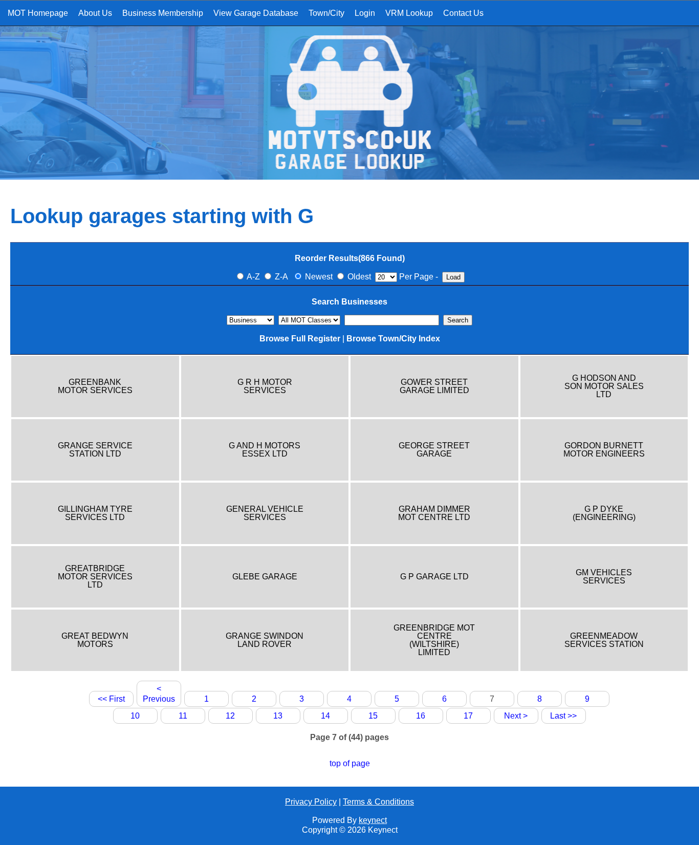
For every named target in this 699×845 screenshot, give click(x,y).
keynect (373, 820)
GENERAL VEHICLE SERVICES (264, 513)
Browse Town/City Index (393, 338)
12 (230, 715)
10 (135, 715)
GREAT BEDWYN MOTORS (94, 640)
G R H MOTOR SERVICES (264, 386)
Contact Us (463, 13)
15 (373, 715)
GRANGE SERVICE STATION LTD (95, 450)
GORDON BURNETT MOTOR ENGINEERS (604, 450)
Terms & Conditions (378, 801)
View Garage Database (255, 13)
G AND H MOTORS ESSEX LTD (264, 450)
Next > (516, 715)
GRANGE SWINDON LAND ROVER (264, 640)
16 (420, 715)
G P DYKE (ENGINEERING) (604, 513)
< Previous (159, 693)
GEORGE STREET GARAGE (434, 450)
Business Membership (162, 13)
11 (183, 715)
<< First (111, 699)
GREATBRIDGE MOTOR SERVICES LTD (95, 577)
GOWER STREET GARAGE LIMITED (434, 386)
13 (277, 715)
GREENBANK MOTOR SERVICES (95, 386)
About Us (95, 13)
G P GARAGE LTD (434, 577)
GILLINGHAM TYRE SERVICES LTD (95, 513)
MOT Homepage (38, 13)
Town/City (326, 13)
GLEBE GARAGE (264, 577)
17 (468, 715)
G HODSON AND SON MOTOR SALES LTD (604, 386)
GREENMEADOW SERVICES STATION (604, 640)
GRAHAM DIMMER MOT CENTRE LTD (434, 513)
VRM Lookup (409, 13)
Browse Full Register (299, 338)
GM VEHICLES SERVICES (604, 577)
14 (325, 715)
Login (365, 13)
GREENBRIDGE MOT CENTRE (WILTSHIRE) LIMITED (434, 640)
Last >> (563, 715)
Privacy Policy (311, 801)
